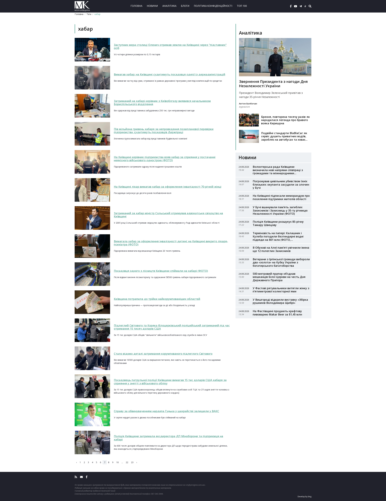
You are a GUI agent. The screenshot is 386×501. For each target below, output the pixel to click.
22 (127, 462)
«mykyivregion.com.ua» (195, 485)
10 (117, 462)
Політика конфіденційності (213, 6)
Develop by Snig (304, 496)
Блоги (185, 6)
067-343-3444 (157, 493)
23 (132, 462)
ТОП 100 (242, 6)
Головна (136, 6)
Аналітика (169, 6)
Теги (89, 14)
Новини (152, 6)
